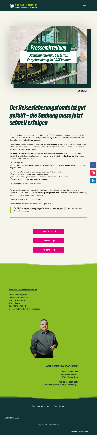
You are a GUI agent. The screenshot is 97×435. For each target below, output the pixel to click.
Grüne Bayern (59, 406)
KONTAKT (47, 250)
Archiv (47, 240)
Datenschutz (54, 424)
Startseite (47, 231)
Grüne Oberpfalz (39, 406)
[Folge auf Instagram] (93, 173)
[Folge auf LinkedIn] (93, 180)
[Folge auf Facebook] (93, 165)
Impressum (43, 424)
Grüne (50, 406)
